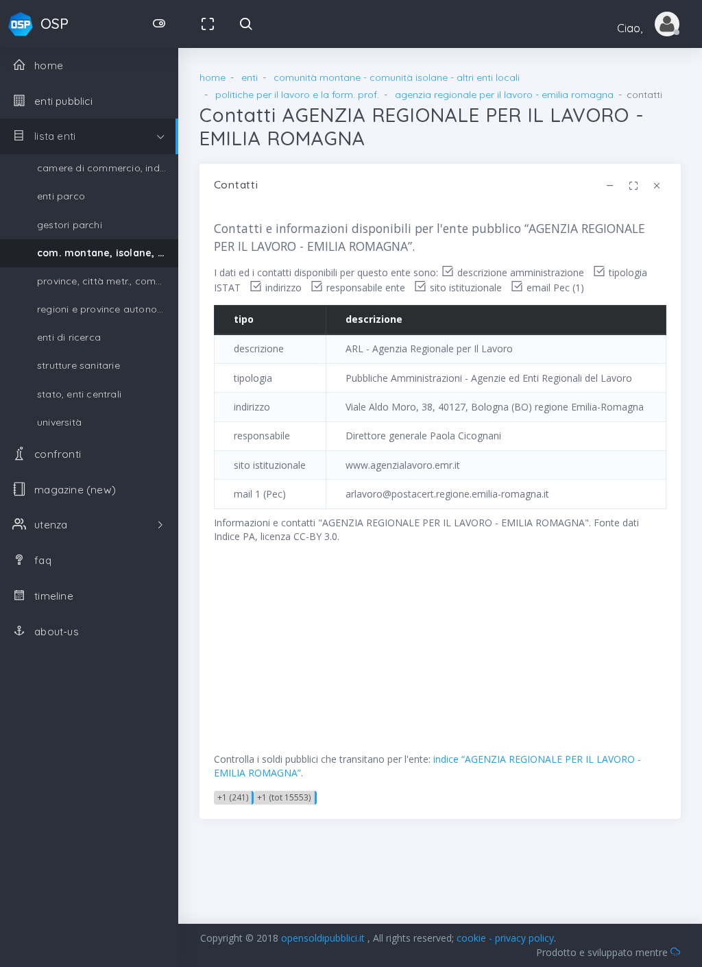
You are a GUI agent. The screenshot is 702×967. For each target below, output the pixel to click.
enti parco (61, 196)
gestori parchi (69, 225)
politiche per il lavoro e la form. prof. (297, 94)
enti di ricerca (69, 337)
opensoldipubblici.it (324, 937)
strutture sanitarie (78, 365)
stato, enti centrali (79, 394)
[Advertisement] (440, 656)
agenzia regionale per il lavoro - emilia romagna (504, 94)
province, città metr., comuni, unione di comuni (107, 281)
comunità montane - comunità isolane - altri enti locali (397, 77)
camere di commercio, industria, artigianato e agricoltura (107, 168)
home (212, 77)
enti (249, 77)
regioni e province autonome (104, 309)
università (59, 422)
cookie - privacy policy (505, 937)
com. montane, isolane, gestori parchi (107, 253)
